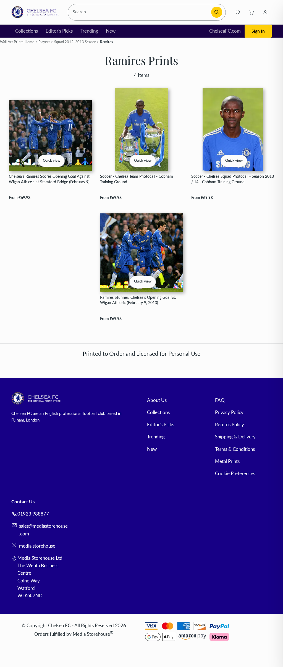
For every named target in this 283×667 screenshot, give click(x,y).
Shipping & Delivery (235, 437)
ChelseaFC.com (225, 31)
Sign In (258, 31)
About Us (157, 400)
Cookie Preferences (235, 473)
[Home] (36, 12)
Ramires (106, 42)
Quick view (51, 161)
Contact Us (23, 501)
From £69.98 (19, 198)
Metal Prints (227, 461)
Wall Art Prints (11, 42)
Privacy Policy (229, 412)
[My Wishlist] (237, 12)
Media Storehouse (91, 634)
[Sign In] (265, 12)
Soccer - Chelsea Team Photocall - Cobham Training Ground (136, 179)
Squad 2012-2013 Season (75, 42)
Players (44, 42)
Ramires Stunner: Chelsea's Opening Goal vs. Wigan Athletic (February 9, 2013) (138, 300)
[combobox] (140, 12)
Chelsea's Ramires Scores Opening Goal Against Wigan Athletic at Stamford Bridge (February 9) (49, 179)
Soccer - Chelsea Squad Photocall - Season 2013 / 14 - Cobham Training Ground (232, 179)
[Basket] (251, 12)
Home (30, 42)
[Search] (216, 12)
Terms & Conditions (235, 449)
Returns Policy (229, 424)
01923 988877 (33, 514)
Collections (26, 31)
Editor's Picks (59, 31)
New (111, 31)
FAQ (220, 400)
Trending (89, 31)
